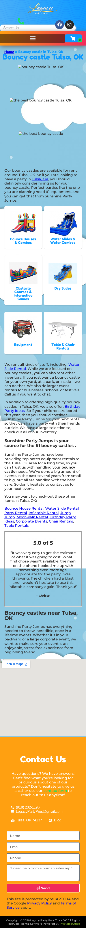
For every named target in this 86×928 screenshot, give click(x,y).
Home (9, 52)
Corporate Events (31, 521)
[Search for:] (38, 28)
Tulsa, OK (40, 179)
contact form (55, 791)
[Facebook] (59, 24)
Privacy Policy (39, 903)
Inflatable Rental (44, 513)
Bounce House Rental (23, 508)
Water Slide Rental (62, 508)
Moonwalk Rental (32, 517)
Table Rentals (16, 525)
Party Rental (15, 513)
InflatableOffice (70, 923)
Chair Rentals (61, 521)
